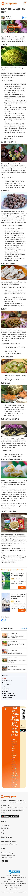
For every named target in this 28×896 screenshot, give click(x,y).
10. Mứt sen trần (7, 697)
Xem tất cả (24, 628)
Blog (2, 833)
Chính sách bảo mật (6, 857)
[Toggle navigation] (25, 3)
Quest (3, 830)
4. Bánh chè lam (6, 685)
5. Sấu (4, 687)
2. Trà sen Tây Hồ (7, 680)
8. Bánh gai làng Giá (8, 693)
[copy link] (25, 17)
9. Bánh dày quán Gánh (8, 695)
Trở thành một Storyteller (8, 841)
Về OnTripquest (5, 826)
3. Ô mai (4, 682)
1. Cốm (4, 678)
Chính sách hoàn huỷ (7, 853)
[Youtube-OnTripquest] (6, 861)
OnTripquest (14, 892)
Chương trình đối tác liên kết (9, 844)
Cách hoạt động (5, 828)
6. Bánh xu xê (6, 689)
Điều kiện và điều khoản (8, 855)
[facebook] (23, 17)
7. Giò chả (5, 691)
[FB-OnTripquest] (3, 861)
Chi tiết (22, 587)
